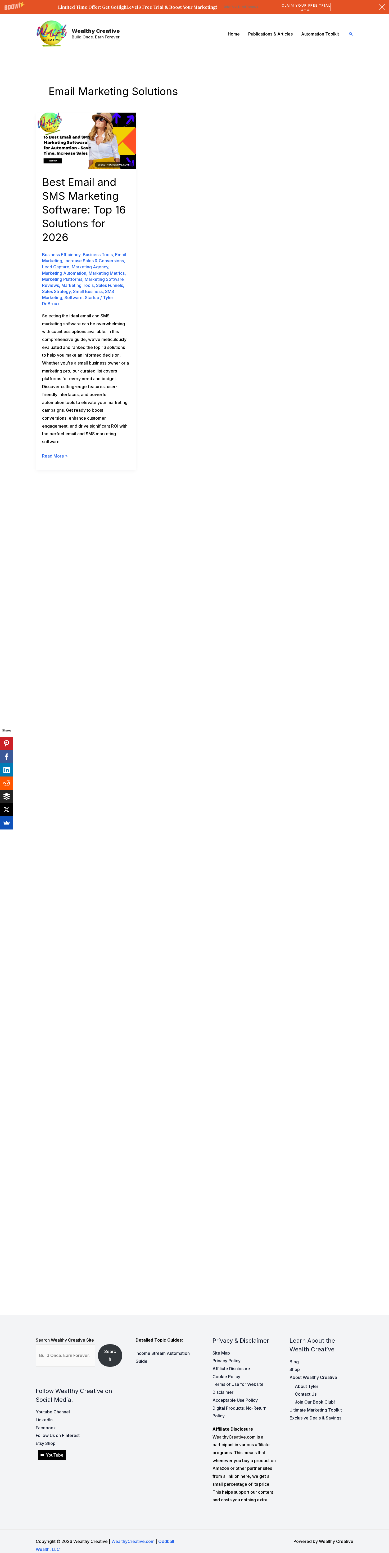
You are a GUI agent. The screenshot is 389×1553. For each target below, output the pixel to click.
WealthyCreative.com (133, 1541)
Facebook (46, 1427)
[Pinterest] (6, 743)
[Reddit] (6, 783)
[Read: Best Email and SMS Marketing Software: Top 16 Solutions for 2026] (86, 140)
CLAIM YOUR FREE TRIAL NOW (306, 7)
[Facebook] (6, 756)
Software (74, 297)
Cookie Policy (226, 1376)
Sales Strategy (56, 291)
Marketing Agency (90, 266)
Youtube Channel (53, 1411)
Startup (92, 297)
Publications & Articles (270, 34)
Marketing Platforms (62, 279)
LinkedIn (44, 1419)
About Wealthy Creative (313, 1377)
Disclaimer (222, 1392)
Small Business (88, 291)
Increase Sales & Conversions (94, 260)
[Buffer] (6, 796)
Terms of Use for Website (238, 1384)
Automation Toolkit (320, 34)
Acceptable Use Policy (235, 1400)
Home (234, 34)
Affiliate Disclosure (231, 1368)
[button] (194, 7)
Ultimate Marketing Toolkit (316, 1410)
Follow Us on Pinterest (58, 1435)
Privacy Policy (226, 1360)
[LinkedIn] (6, 769)
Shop (295, 1369)
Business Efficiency (61, 254)
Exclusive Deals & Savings (315, 1418)
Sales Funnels (109, 285)
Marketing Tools (77, 285)
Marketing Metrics (107, 273)
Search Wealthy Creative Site (65, 1340)
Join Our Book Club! (315, 1402)
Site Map (221, 1353)
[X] (6, 809)
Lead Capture (55, 266)
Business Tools (98, 254)
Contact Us (305, 1394)
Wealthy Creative (96, 31)
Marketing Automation (64, 273)
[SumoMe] (6, 822)
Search (110, 1355)
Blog (294, 1361)
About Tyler (306, 1386)
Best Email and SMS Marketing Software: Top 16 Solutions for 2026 (84, 210)
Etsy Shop (46, 1443)
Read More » (55, 456)
